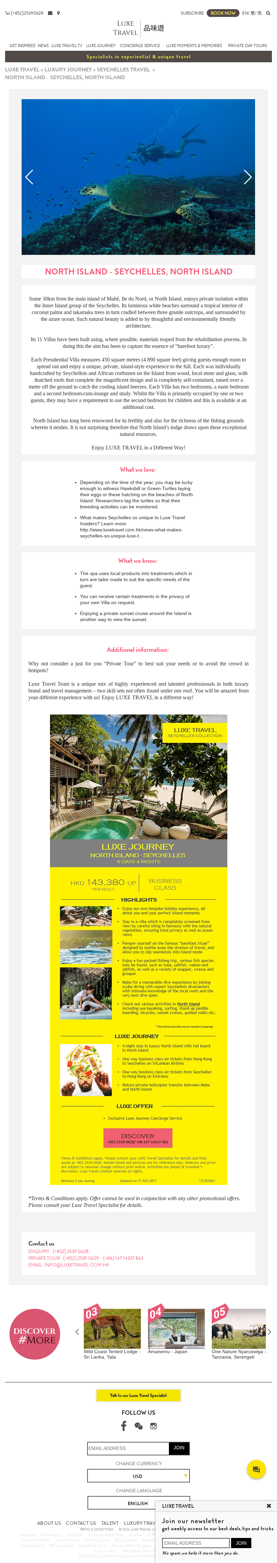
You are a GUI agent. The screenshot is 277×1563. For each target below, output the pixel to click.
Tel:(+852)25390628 (24, 13)
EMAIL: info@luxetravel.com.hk (68, 1264)
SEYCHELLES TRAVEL (123, 69)
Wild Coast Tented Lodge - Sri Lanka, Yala (112, 1354)
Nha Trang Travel (96, 1540)
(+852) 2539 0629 (81, 1258)
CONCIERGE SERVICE (140, 46)
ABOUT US (49, 1523)
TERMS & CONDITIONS (97, 1529)
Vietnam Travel (67, 1540)
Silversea (135, 1534)
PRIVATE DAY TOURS (247, 46)
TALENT (110, 1523)
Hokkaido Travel (32, 1545)
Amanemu (28, 1534)
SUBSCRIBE (192, 13)
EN (245, 13)
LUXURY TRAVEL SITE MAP (153, 1523)
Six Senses (75, 1534)
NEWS (43, 46)
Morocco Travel (62, 1545)
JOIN (179, 1447)
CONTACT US (81, 1523)
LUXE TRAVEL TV (66, 46)
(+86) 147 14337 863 (123, 1258)
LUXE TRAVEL (22, 69)
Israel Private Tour (36, 1540)
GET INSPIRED (22, 46)
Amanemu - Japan (167, 1351)
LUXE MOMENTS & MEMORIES (194, 46)
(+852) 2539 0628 (71, 1251)
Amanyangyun (51, 1534)
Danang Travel (125, 1540)
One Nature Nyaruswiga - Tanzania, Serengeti (239, 1354)
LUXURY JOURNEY (68, 69)
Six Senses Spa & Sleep (106, 1534)
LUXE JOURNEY (101, 46)
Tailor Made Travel (92, 1545)
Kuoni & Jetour (106, 1551)
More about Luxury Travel (142, 1551)
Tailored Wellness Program (131, 1545)
